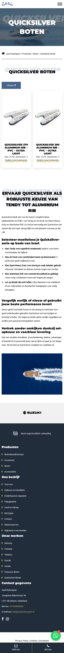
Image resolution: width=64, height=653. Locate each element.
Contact (8, 518)
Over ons (8, 484)
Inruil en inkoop (11, 507)
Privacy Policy (21, 640)
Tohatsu (8, 554)
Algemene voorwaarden (15, 530)
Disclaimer (44, 640)
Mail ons (16, 649)
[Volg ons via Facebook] (3, 618)
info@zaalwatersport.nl (23, 611)
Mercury (8, 543)
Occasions (9, 460)
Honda (7, 566)
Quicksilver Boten (12, 577)
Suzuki (7, 560)
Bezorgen (8, 513)
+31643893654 (16, 606)
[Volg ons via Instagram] (7, 618)
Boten (7, 465)
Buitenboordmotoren (14, 454)
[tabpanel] (32, 374)
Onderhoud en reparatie (15, 495)
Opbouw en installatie (14, 490)
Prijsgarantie (10, 501)
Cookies (33, 640)
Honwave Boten (11, 571)
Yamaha (8, 548)
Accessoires (10, 471)
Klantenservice (11, 524)
